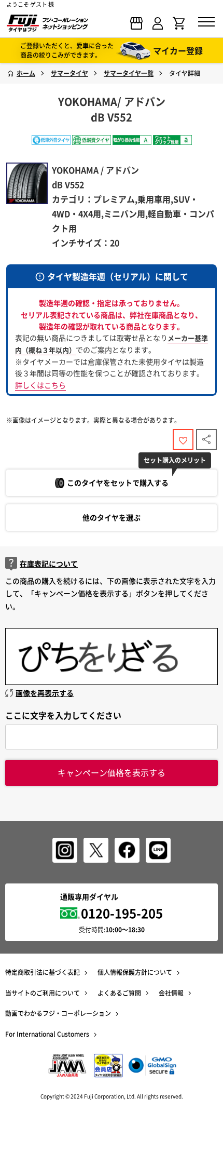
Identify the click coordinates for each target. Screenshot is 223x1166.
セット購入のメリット (175, 460)
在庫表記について (49, 563)
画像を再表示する (45, 693)
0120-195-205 (122, 913)
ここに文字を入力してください (63, 715)
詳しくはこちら (40, 385)
